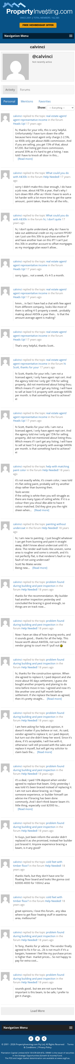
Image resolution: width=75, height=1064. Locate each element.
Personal (9, 101)
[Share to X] (37, 1038)
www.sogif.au (63, 1058)
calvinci (17, 116)
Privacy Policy (44, 1047)
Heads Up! (19, 123)
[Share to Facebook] (30, 1038)
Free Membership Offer (38, 25)
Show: (42, 107)
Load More (38, 1011)
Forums (25, 90)
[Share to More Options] (44, 1038)
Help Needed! (51, 176)
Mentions (27, 101)
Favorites (45, 101)
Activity (10, 90)
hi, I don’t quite (52, 219)
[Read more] (25, 158)
